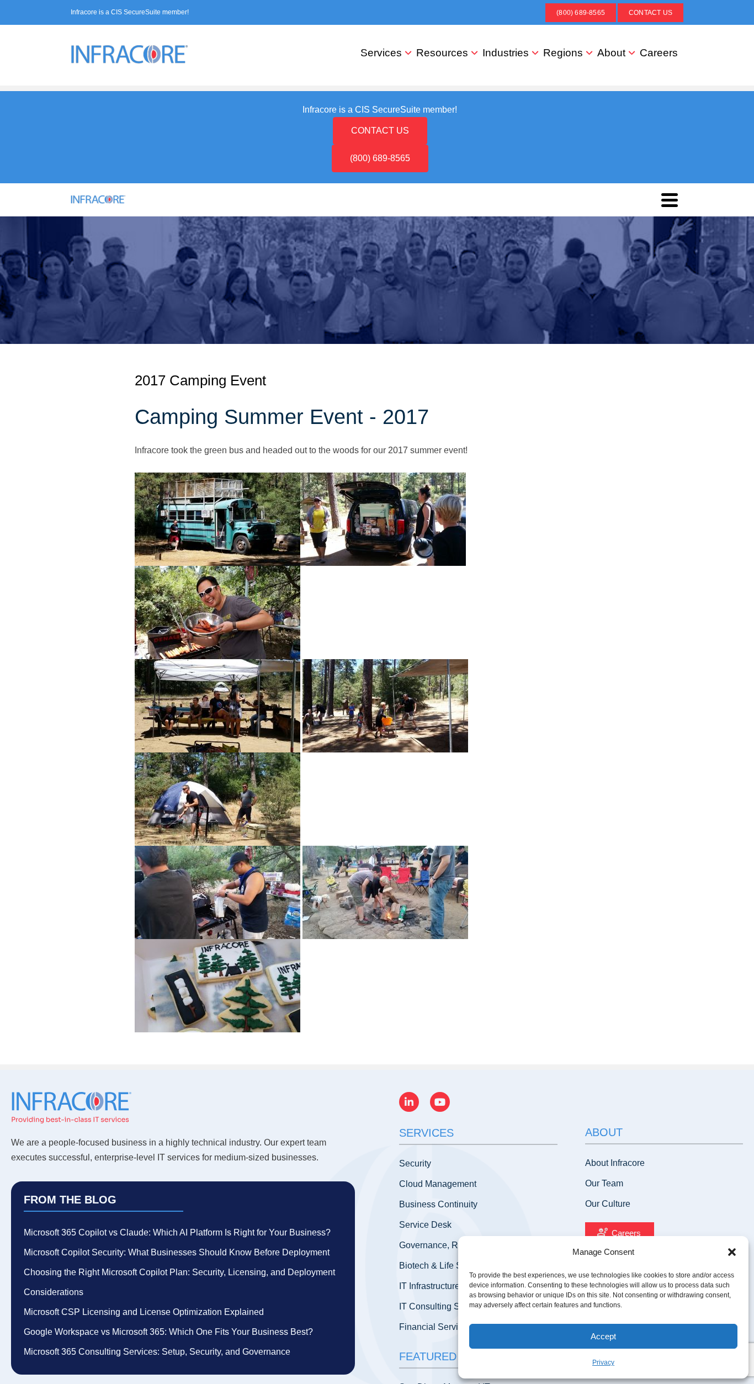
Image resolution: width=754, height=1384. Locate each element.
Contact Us (650, 13)
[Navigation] (669, 199)
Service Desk (425, 1224)
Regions (563, 53)
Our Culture (607, 1203)
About (611, 53)
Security (415, 1163)
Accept (603, 1336)
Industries (505, 53)
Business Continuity (438, 1204)
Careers (659, 53)
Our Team (604, 1183)
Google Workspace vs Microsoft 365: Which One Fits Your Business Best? (168, 1332)
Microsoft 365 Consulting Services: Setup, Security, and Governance (157, 1351)
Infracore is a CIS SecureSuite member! (130, 12)
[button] (731, 1252)
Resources (442, 53)
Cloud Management (437, 1184)
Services (381, 53)
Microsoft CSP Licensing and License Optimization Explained (144, 1312)
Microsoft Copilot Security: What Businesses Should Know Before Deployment (177, 1252)
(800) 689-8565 (580, 13)
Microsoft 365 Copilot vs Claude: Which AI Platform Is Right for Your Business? (177, 1232)
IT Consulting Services (443, 1306)
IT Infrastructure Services (447, 1286)
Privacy (603, 1362)
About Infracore (615, 1163)
